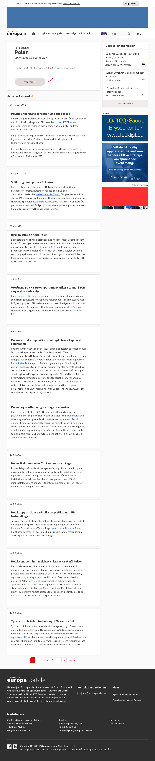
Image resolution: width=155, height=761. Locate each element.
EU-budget (71, 33)
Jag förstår (131, 3)
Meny (140, 34)
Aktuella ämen (131, 694)
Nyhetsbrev (118, 694)
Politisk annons (139, 184)
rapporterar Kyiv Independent (26, 577)
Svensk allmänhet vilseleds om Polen (125, 72)
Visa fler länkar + (125, 103)
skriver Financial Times (48, 194)
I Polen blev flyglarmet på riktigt (123, 88)
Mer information (71, 3)
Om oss (137, 700)
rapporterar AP (18, 637)
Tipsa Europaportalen (123, 700)
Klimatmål (85, 33)
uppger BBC (49, 246)
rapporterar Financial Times (66, 528)
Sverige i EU (58, 33)
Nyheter (45, 33)
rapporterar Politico (69, 419)
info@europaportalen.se (94, 693)
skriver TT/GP (62, 122)
